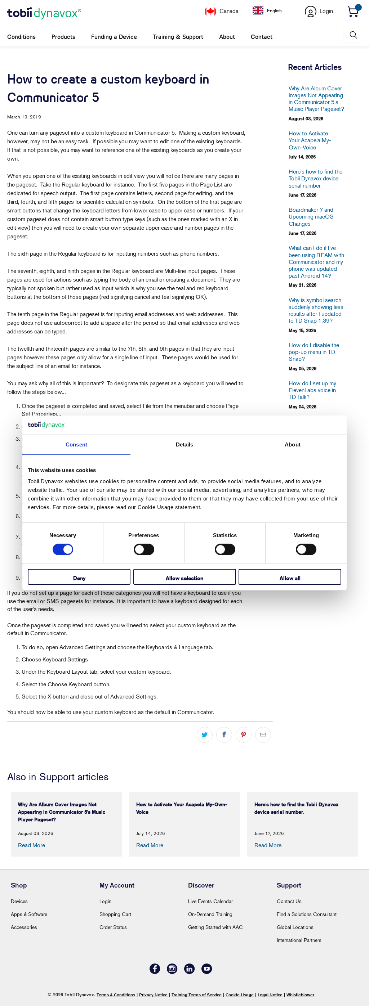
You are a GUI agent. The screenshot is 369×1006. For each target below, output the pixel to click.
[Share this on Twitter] (205, 735)
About (227, 36)
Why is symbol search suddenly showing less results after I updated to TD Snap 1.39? (316, 310)
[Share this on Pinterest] (244, 735)
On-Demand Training (210, 914)
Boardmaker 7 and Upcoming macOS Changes (311, 216)
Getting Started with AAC (215, 927)
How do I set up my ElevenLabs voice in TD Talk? (312, 390)
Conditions (21, 36)
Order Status (113, 927)
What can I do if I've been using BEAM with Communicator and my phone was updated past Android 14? (316, 261)
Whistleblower (300, 994)
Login (105, 901)
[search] (353, 35)
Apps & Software (29, 914)
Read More (31, 845)
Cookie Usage (240, 994)
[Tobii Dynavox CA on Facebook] (155, 972)
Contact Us (289, 901)
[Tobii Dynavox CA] (44, 13)
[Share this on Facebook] (224, 735)
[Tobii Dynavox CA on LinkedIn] (189, 972)
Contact (261, 36)
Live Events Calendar (210, 901)
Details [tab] (185, 444)
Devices (19, 901)
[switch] (144, 549)
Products (63, 36)
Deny (79, 578)
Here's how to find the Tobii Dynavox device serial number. (315, 178)
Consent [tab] (76, 444)
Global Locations (295, 927)
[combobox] (272, 10)
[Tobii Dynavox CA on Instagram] (172, 972)
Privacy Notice (153, 994)
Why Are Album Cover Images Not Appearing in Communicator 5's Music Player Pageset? (316, 99)
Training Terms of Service (197, 994)
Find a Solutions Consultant (307, 914)
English (274, 10)
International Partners (299, 940)
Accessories (24, 927)
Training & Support (178, 36)
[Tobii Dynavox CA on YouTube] (207, 972)
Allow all (290, 578)
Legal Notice (270, 994)
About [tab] (293, 444)
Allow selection (184, 578)
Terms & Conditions (116, 994)
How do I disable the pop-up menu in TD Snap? (314, 352)
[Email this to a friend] (263, 735)
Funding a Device (114, 36)
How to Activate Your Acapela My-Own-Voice (310, 140)
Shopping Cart (115, 914)
